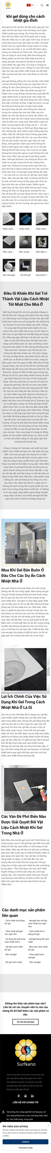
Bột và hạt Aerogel (28, 252)
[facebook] (19, 1096)
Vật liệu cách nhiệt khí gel (13, 948)
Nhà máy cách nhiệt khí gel (37, 948)
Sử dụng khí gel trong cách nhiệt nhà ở (15, 940)
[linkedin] (32, 1096)
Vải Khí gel (25, 275)
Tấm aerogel (35, 962)
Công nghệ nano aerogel (36, 956)
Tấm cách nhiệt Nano (13, 252)
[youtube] (25, 1096)
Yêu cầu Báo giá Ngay (25, 1022)
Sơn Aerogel (9, 275)
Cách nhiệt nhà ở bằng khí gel (36, 932)
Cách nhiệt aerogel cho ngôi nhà (14, 932)
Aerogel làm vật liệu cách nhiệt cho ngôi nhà (37, 923)
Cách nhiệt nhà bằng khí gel (15, 922)
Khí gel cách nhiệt (13, 962)
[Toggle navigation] (47, 5)
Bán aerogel (10, 954)
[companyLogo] (7, 5)
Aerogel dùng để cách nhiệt (38, 940)
